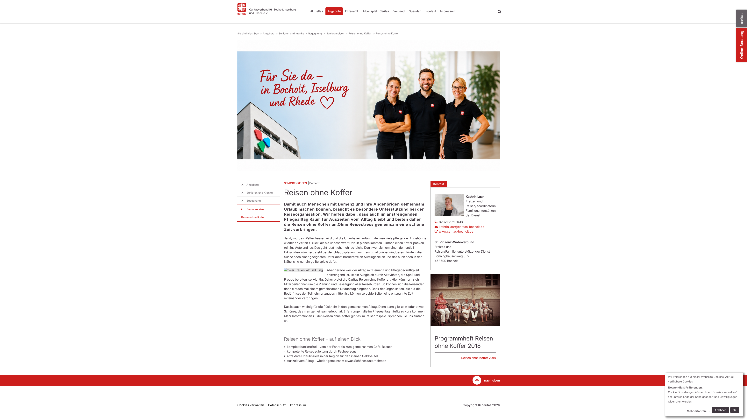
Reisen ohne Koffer (360, 33)
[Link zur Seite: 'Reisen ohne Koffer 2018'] (465, 300)
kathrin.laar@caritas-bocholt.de (461, 227)
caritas (742, 18)
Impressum (447, 11)
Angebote (334, 11)
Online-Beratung (742, 45)
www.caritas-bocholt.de (456, 231)
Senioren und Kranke (292, 33)
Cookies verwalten (250, 405)
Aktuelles (316, 11)
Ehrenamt (351, 11)
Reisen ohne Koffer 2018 (478, 358)
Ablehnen (720, 410)
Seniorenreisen (335, 33)
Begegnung (315, 33)
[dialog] (704, 394)
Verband (399, 11)
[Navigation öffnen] (241, 209)
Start (256, 33)
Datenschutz (277, 405)
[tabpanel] (368, 105)
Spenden (415, 11)
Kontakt (431, 11)
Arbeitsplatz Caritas (375, 11)
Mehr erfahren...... (699, 411)
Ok (734, 410)
